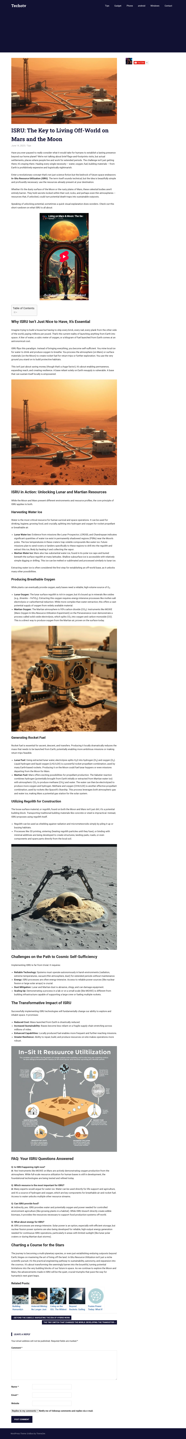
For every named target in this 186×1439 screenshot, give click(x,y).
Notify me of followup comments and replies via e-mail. (65, 1411)
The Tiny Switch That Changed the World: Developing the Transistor (78, 1322)
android (141, 5)
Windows (154, 5)
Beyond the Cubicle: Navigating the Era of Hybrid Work (42, 1318)
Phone (130, 5)
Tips (107, 5)
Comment (16, 1348)
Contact (168, 5)
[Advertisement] (93, 32)
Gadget (117, 5)
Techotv (18, 5)
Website (15, 1403)
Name (15, 1386)
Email (14, 1395)
